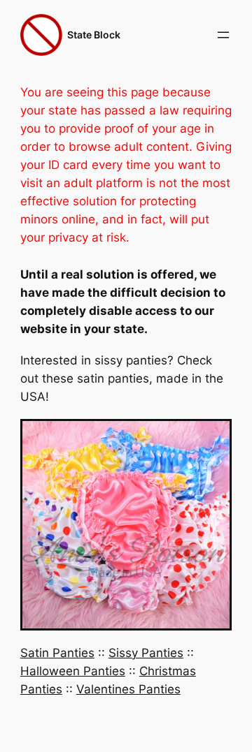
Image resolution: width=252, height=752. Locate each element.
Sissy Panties (145, 653)
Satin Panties (57, 653)
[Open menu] (223, 35)
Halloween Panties (72, 671)
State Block (93, 34)
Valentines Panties (128, 689)
